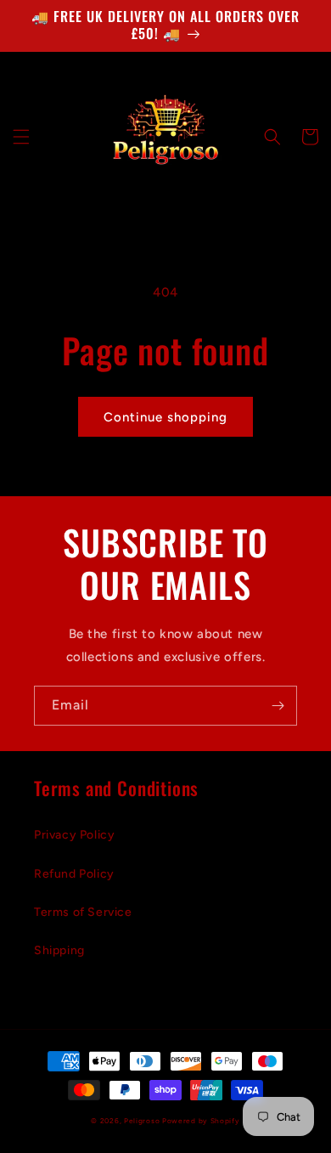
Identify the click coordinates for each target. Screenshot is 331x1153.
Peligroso (142, 1120)
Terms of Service (83, 912)
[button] (21, 136)
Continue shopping (165, 417)
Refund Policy (74, 874)
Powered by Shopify (201, 1120)
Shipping (59, 950)
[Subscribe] (277, 706)
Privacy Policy (74, 835)
